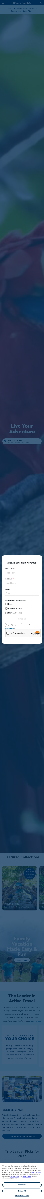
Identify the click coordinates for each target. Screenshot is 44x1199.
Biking (10, 604)
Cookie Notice (36, 1172)
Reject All (22, 1191)
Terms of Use (27, 1177)
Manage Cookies (22, 1196)
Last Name (9, 579)
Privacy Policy (14, 1177)
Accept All (22, 1185)
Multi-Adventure (15, 612)
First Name (9, 569)
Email (7, 589)
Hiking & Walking (15, 608)
